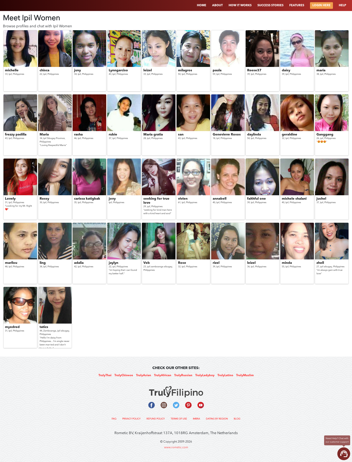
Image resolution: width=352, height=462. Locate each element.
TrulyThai (104, 375)
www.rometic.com (176, 447)
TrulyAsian (143, 375)
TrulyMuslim (245, 375)
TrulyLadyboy (204, 375)
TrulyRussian (183, 375)
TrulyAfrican (162, 375)
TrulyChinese (123, 375)
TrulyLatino (225, 375)
